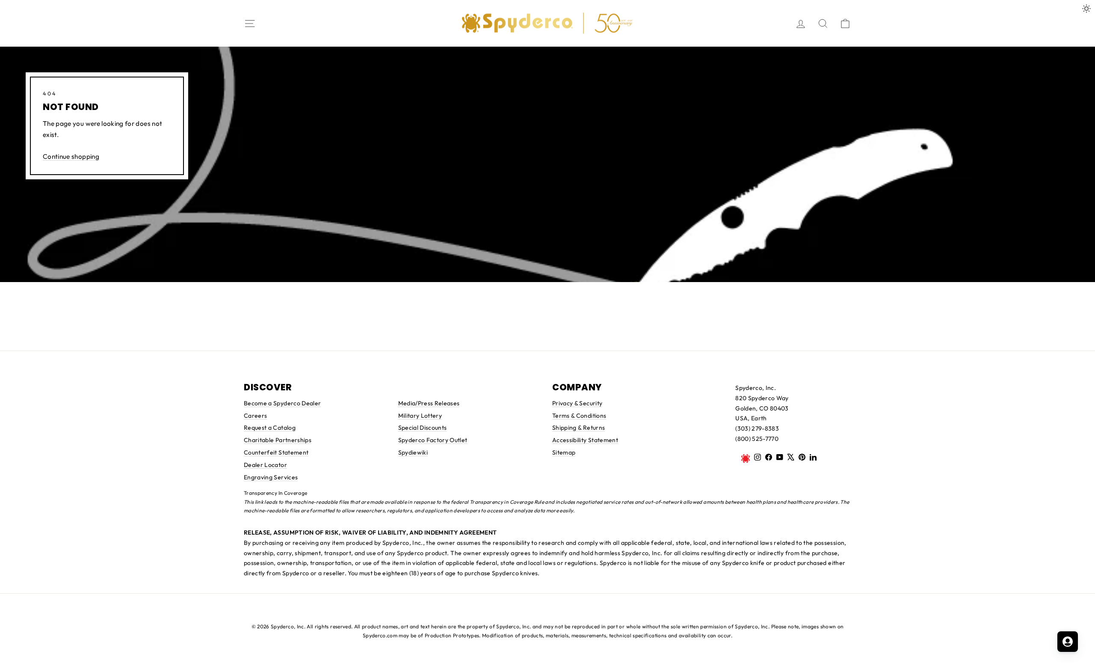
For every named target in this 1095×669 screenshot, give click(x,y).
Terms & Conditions (579, 415)
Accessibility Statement (585, 440)
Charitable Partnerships (277, 440)
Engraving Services (271, 477)
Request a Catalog (270, 427)
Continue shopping (71, 156)
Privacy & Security (577, 403)
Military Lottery (420, 415)
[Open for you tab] (1067, 641)
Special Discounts (422, 427)
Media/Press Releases (429, 403)
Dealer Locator (265, 465)
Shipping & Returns (578, 427)
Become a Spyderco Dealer (282, 403)
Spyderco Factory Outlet (433, 440)
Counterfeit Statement (276, 452)
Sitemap (563, 452)
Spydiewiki (413, 452)
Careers (255, 415)
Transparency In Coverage (275, 493)
